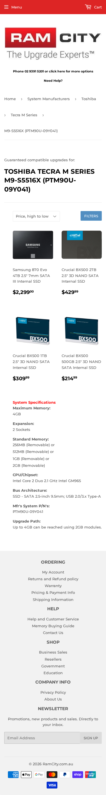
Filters (91, 216)
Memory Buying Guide (53, 626)
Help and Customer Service (53, 619)
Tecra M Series (24, 115)
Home (10, 98)
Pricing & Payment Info (53, 592)
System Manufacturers (48, 98)
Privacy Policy (53, 692)
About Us (53, 699)
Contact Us (53, 632)
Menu (16, 7)
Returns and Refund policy (53, 579)
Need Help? (53, 81)
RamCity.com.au (58, 764)
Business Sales (53, 652)
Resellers (53, 659)
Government (53, 666)
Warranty (53, 585)
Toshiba (88, 98)
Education (53, 673)
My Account (53, 572)
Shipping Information (53, 599)
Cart (97, 7)
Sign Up (91, 738)
